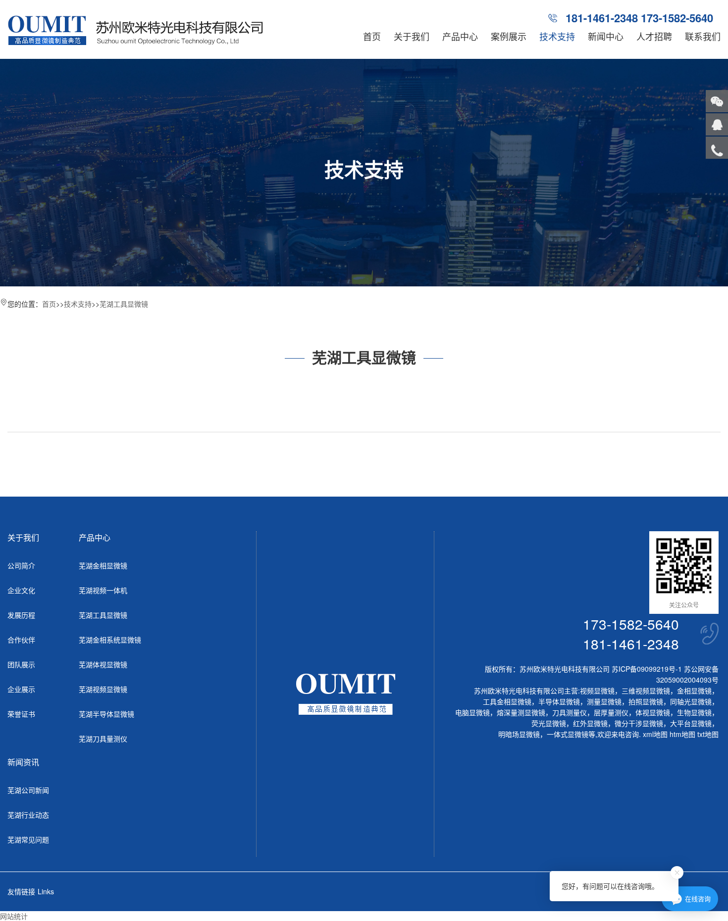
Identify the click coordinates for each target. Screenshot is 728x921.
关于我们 (411, 36)
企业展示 (21, 689)
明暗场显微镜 (519, 734)
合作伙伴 (21, 640)
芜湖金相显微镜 (103, 565)
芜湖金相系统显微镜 (110, 640)
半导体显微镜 (559, 701)
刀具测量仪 (569, 712)
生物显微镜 (694, 712)
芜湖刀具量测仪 (103, 738)
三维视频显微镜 (646, 690)
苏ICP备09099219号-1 (647, 669)
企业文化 (21, 590)
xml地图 (655, 734)
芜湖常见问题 (28, 839)
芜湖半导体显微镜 (106, 714)
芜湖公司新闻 (28, 790)
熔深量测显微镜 (521, 712)
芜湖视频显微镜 (103, 689)
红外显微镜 (590, 723)
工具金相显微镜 (507, 701)
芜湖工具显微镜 (124, 304)
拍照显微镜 (645, 701)
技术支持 (557, 36)
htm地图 (682, 734)
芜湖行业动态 (28, 815)
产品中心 (460, 36)
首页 (372, 36)
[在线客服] (717, 124)
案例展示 (508, 36)
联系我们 (703, 36)
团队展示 (21, 664)
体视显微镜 (652, 712)
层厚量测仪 (611, 712)
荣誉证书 (21, 714)
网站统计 (14, 916)
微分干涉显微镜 (639, 723)
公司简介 (21, 565)
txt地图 (708, 734)
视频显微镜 (597, 690)
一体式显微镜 (567, 734)
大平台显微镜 (691, 723)
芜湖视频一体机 (103, 590)
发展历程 (21, 615)
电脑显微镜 (472, 712)
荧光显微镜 (548, 723)
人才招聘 (654, 36)
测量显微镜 (604, 701)
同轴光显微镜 (691, 701)
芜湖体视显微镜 (103, 664)
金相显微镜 (694, 690)
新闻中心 (606, 36)
